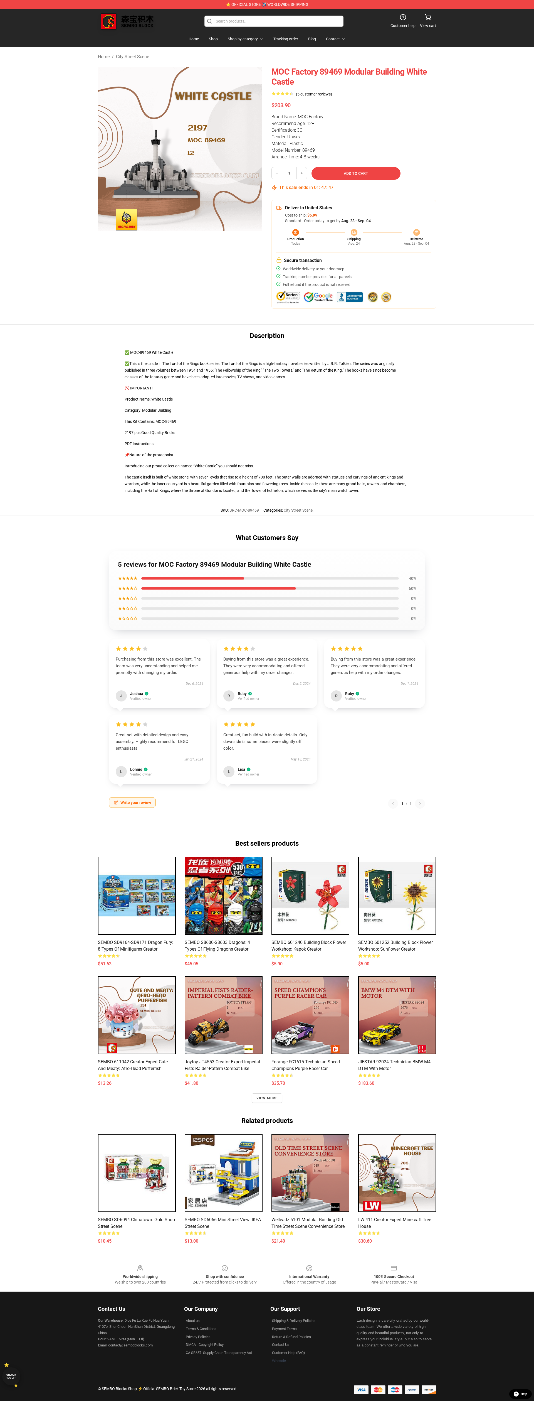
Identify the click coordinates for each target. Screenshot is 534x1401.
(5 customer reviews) (314, 94)
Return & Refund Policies (291, 1337)
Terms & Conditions (201, 1329)
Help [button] (524, 1394)
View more (267, 1098)
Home (104, 56)
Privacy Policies (198, 1337)
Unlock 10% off (11, 1376)
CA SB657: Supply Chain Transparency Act (219, 1353)
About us (193, 1321)
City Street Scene (132, 56)
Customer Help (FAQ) (288, 1353)
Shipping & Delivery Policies (293, 1321)
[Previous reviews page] (393, 804)
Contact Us (280, 1345)
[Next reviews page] (420, 804)
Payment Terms (284, 1329)
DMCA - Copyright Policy (205, 1345)
